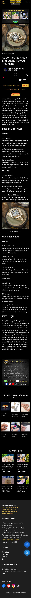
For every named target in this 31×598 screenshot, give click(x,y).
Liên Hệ (4, 557)
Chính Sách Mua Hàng (9, 569)
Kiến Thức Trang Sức (8, 53)
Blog (3, 559)
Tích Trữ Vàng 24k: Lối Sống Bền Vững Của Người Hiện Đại (7, 488)
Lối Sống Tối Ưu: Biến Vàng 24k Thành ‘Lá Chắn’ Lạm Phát (22, 488)
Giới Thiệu (5, 554)
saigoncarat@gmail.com (14, 537)
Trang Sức (5, 552)
